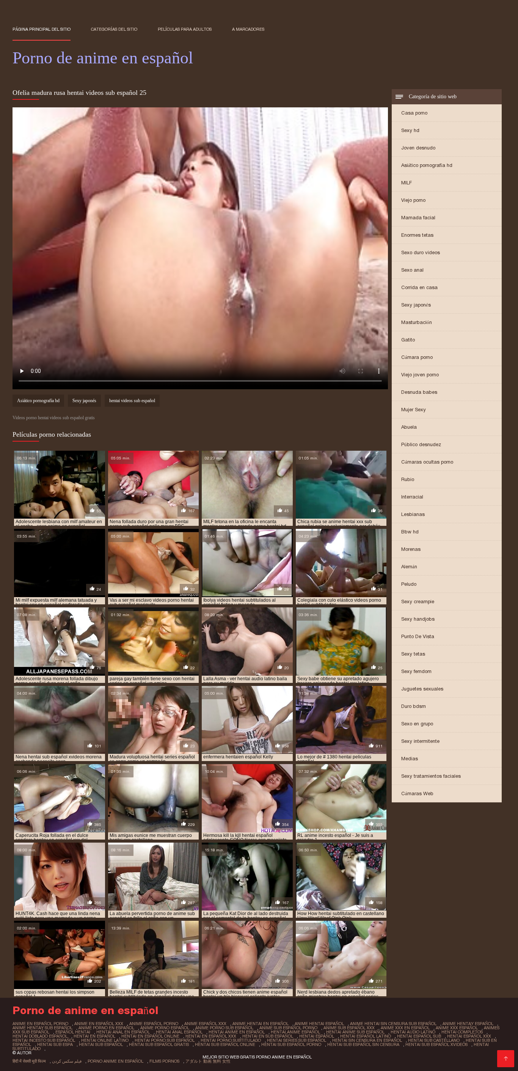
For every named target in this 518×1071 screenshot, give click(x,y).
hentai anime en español (237, 1032)
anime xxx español (457, 1027)
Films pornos (164, 1061)
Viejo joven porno (420, 374)
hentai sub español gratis (159, 1044)
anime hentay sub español (42, 1027)
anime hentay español (468, 1023)
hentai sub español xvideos (436, 1044)
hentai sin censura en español (367, 1040)
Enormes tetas (417, 235)
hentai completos (462, 1032)
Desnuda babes (419, 392)
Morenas (411, 549)
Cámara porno (417, 357)
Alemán (409, 566)
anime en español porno (40, 1023)
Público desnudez (421, 444)
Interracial (412, 497)
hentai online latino (105, 1040)
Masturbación (416, 322)
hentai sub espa (55, 1044)
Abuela (409, 427)
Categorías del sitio (114, 29)
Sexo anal (412, 270)
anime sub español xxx (349, 1027)
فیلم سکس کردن (67, 1061)
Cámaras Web (417, 793)
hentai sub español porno (291, 1044)
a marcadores (248, 29)
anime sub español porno (288, 1027)
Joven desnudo (418, 148)
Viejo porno (413, 200)
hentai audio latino (413, 1032)
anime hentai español (319, 1023)
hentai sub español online (225, 1044)
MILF (406, 183)
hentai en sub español (267, 1036)
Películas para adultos (185, 29)
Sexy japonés (416, 305)
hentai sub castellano (434, 1040)
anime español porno (153, 1023)
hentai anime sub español (355, 1032)
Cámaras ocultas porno (427, 462)
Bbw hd (410, 532)
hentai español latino (365, 1036)
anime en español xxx (98, 1023)
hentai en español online (150, 1036)
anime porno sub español (224, 1027)
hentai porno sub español (165, 1040)
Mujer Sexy (413, 409)
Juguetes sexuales (422, 689)
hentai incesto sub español (44, 1040)
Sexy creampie (417, 601)
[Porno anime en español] (505, 1058)
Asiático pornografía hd (426, 165)
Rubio (407, 479)
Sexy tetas (413, 654)
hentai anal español (179, 1032)
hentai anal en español (123, 1032)
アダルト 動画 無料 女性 (208, 1061)
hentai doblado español (40, 1036)
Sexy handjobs (418, 619)
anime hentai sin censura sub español (393, 1023)
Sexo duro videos (420, 252)
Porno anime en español (115, 1061)
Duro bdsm (413, 706)
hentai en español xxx (210, 1036)
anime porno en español (106, 1027)
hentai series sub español (296, 1040)
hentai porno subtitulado (231, 1040)
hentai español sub (419, 1036)
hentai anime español (295, 1032)
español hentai (72, 1032)
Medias (409, 758)
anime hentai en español (260, 1023)
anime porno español (164, 1027)
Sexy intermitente (420, 741)
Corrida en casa (419, 287)
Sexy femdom (416, 671)
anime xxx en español (405, 1027)
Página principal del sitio (42, 29)
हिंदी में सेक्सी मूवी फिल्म (29, 1061)
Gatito (408, 340)
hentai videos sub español (132, 400)
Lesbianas (413, 514)
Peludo (408, 584)
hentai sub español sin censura (363, 1044)
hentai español (316, 1036)
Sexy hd (410, 130)
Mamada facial (418, 217)
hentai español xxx (469, 1036)
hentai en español (94, 1036)
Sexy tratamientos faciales (431, 776)
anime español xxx (205, 1023)
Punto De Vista (417, 636)
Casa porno (414, 113)
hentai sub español (101, 1044)
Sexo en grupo (417, 724)
